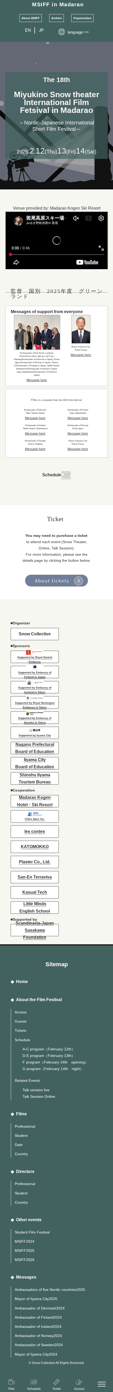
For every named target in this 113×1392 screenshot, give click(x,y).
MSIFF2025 (24, 1250)
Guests (21, 1021)
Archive (56, 18)
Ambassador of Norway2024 (38, 1336)
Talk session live (36, 1090)
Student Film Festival (32, 1232)
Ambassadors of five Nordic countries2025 (50, 1289)
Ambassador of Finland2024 (38, 1317)
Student (21, 1135)
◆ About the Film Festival (36, 999)
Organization (82, 18)
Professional (25, 1126)
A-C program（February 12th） (49, 1049)
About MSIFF (31, 18)
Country (21, 1154)
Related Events (27, 1080)
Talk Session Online (39, 1096)
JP (41, 30)
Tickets (20, 1030)
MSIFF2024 (24, 1241)
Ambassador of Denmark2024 (40, 1308)
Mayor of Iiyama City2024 (36, 1354)
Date (19, 1145)
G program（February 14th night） (53, 1069)
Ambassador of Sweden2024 (39, 1345)
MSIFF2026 (24, 1260)
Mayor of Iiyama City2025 (36, 1299)
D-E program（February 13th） (49, 1055)
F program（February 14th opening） (55, 1062)
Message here (37, 380)
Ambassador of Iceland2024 (38, 1326)
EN (28, 30)
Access (21, 1012)
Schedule (22, 1040)
